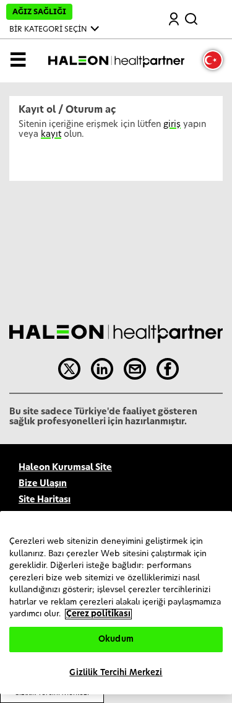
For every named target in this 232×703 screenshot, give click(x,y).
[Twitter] (69, 369)
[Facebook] (168, 369)
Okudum (116, 639)
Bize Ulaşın (43, 483)
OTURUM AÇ (174, 20)
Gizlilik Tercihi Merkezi (115, 673)
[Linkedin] (102, 369)
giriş (172, 124)
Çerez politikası (98, 614)
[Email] (135, 369)
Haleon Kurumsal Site (65, 467)
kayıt (51, 134)
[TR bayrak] (213, 60)
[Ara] (192, 16)
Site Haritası (45, 500)
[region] (116, 602)
